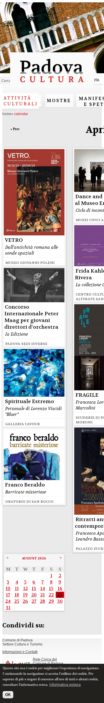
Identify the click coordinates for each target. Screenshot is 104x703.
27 (33, 601)
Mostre (59, 100)
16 (59, 588)
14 (42, 588)
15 (51, 588)
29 (51, 601)
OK (8, 695)
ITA (96, 80)
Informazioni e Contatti (20, 652)
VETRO (14, 240)
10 (7, 588)
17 (8, 595)
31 (8, 607)
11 (17, 588)
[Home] (52, 85)
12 (25, 588)
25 (16, 601)
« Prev (15, 129)
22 (51, 595)
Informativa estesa (65, 684)
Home (6, 114)
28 (42, 601)
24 (8, 601)
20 (34, 595)
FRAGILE (87, 395)
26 (25, 601)
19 (25, 595)
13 (33, 588)
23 (59, 595)
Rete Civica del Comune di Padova (48, 661)
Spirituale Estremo (29, 401)
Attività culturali (20, 101)
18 (16, 595)
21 (42, 595)
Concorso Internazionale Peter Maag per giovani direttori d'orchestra (31, 317)
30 (60, 601)
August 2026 (34, 558)
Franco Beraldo (25, 485)
